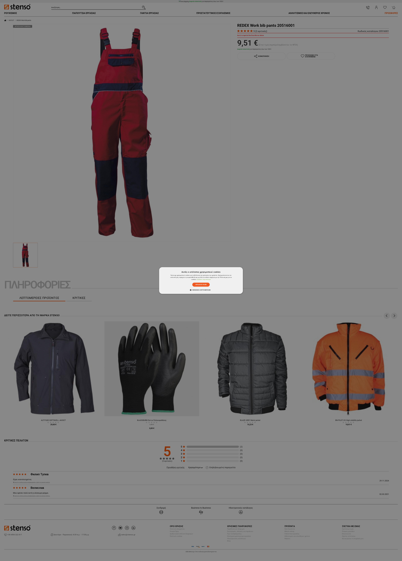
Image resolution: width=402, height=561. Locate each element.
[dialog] (201, 280)
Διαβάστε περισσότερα (204, 279)
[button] (201, 290)
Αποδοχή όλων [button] (201, 284)
